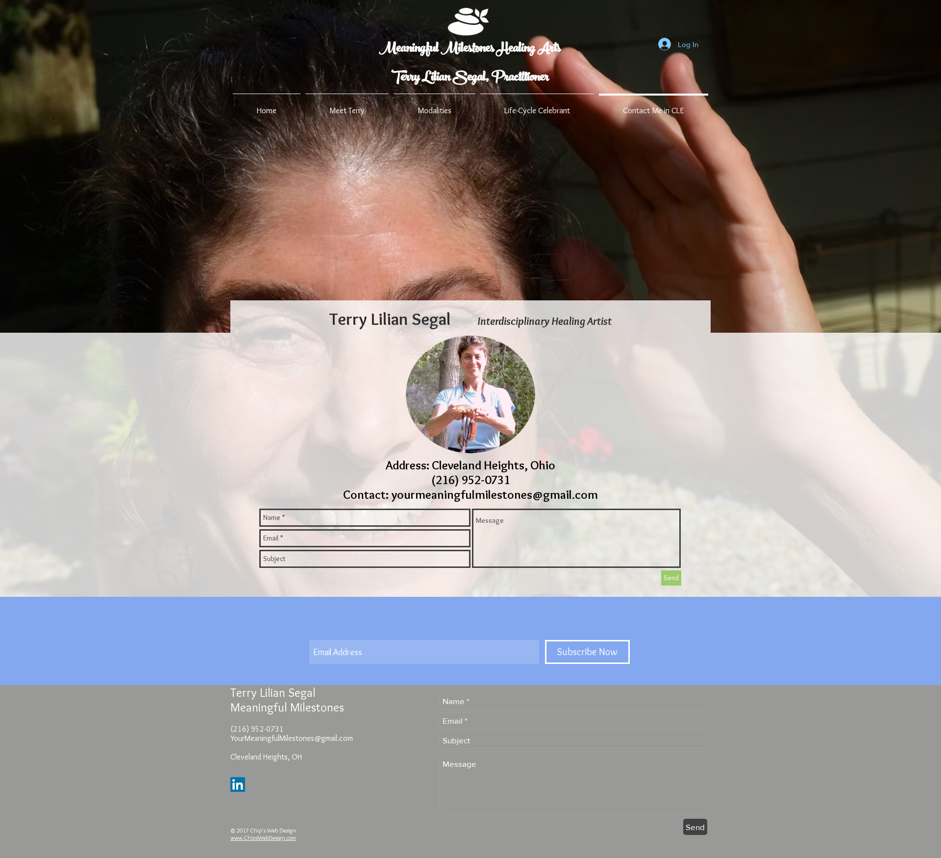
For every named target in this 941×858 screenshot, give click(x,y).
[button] (347, 106)
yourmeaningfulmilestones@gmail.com (495, 494)
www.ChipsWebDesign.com (263, 837)
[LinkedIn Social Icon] (237, 784)
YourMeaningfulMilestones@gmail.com (291, 738)
